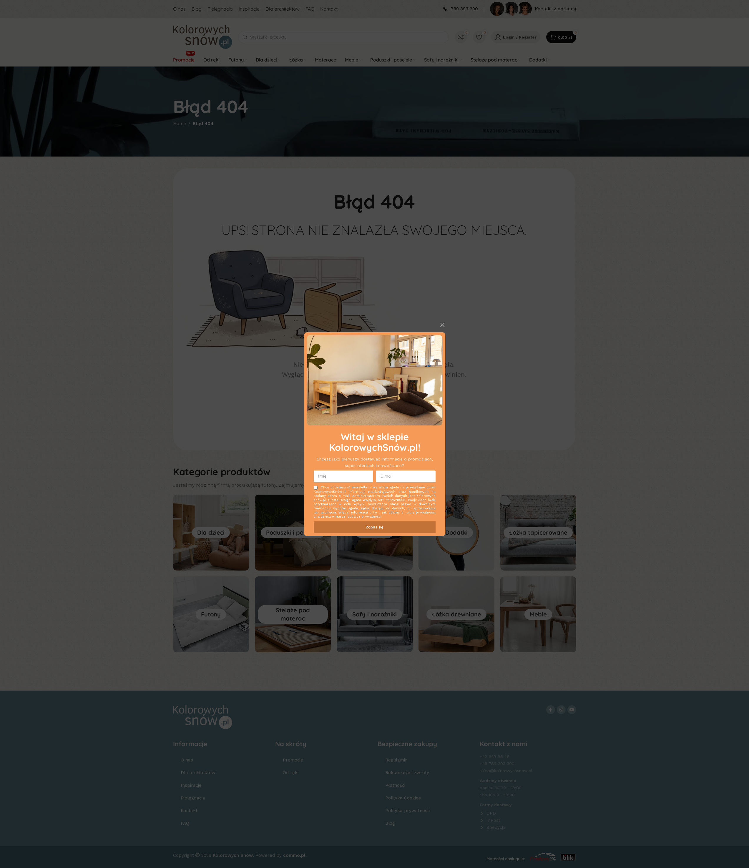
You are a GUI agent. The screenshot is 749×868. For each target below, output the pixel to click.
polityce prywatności (365, 516)
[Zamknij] (442, 324)
